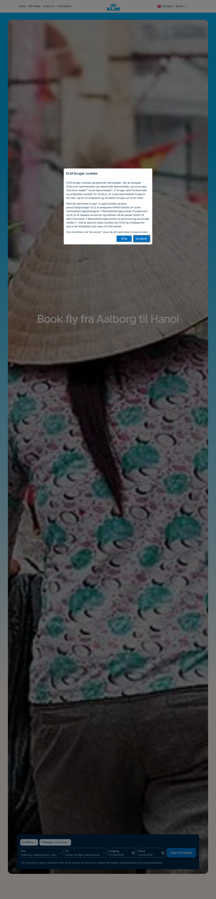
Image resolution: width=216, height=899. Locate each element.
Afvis (124, 238)
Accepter (141, 238)
